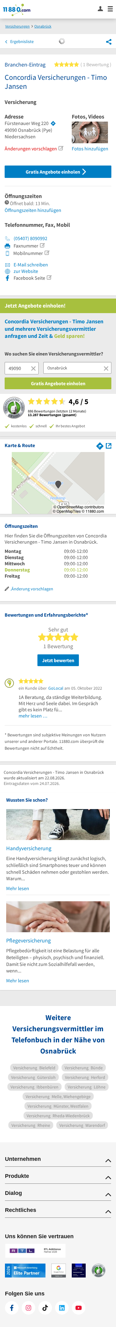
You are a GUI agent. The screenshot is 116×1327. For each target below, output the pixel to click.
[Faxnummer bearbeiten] (42, 245)
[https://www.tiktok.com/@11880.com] (45, 1308)
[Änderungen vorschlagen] (60, 148)
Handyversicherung (28, 848)
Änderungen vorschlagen (31, 148)
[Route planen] (53, 123)
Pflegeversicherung (28, 940)
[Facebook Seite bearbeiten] (49, 277)
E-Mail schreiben (30, 264)
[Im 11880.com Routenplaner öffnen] (100, 445)
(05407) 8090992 (30, 238)
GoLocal (55, 688)
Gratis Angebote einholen (53, 172)
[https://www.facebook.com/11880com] (12, 1308)
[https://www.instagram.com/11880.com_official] (28, 1308)
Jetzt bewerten (58, 660)
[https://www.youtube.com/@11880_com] (78, 1308)
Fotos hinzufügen (90, 148)
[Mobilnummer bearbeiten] (47, 253)
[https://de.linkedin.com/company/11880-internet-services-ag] (62, 1308)
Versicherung (21, 102)
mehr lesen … (33, 716)
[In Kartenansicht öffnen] (108, 445)
